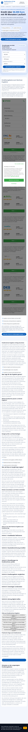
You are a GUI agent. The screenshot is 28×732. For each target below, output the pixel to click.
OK (25, 727)
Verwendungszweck (7, 61)
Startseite (2, 6)
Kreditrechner (8, 6)
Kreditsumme (6, 52)
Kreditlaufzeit (6, 57)
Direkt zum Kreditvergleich (22, 3)
